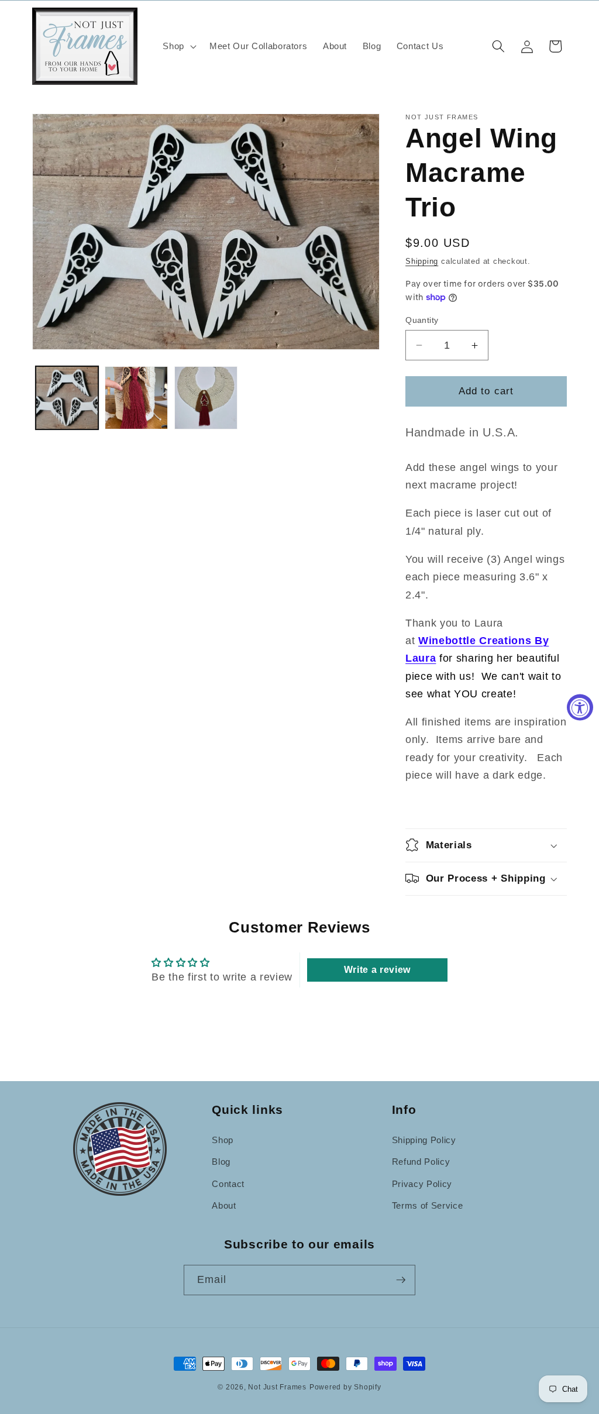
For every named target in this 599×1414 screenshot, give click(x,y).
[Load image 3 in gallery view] (205, 397)
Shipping (421, 261)
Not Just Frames (277, 1387)
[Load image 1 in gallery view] (67, 397)
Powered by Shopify (345, 1387)
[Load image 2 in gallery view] (136, 397)
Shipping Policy (424, 1140)
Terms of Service (427, 1205)
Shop (222, 1140)
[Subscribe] (401, 1280)
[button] (178, 46)
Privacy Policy (422, 1184)
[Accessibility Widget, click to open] (580, 707)
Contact (228, 1184)
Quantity (422, 320)
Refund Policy (421, 1162)
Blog (221, 1162)
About (224, 1205)
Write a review (377, 970)
